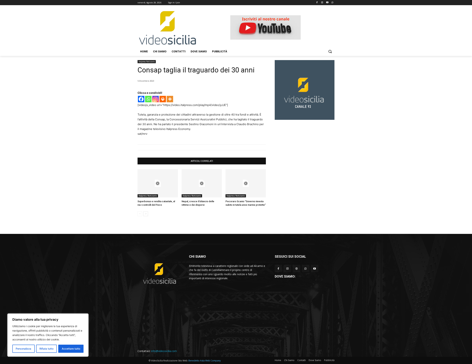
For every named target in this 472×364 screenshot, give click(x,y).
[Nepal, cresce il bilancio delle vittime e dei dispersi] (202, 183)
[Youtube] (327, 3)
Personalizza (23, 348)
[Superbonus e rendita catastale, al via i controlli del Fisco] (158, 183)
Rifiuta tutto (46, 348)
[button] (330, 51)
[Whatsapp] (332, 3)
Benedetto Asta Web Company (204, 360)
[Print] (162, 99)
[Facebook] (317, 3)
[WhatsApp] (305, 268)
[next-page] (145, 213)
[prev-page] (140, 213)
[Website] (296, 268)
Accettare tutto (71, 348)
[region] (47, 335)
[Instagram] (322, 3)
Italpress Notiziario (147, 61)
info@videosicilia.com (164, 351)
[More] (170, 99)
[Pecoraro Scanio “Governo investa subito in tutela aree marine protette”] (245, 183)
